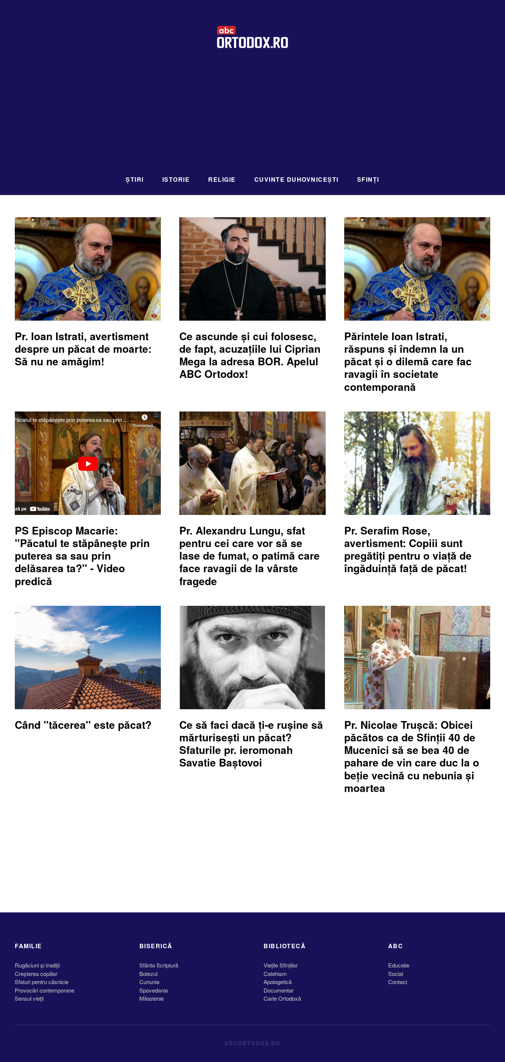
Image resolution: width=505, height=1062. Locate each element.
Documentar (279, 990)
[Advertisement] (252, 116)
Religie (222, 179)
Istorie (176, 179)
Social (395, 973)
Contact (397, 982)
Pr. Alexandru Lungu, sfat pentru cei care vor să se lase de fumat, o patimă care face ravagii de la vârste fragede (249, 555)
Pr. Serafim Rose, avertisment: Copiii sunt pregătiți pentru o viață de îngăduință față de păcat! (408, 549)
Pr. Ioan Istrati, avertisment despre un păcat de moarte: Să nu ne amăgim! (83, 348)
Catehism (275, 973)
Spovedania (153, 990)
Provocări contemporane (44, 990)
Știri (135, 179)
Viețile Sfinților (281, 965)
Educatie (398, 965)
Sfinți (368, 179)
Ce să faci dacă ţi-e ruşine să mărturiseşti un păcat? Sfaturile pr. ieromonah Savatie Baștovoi (251, 743)
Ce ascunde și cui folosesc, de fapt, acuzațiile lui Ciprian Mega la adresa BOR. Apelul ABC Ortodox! (250, 355)
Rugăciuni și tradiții (37, 965)
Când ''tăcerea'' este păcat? (83, 724)
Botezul (148, 973)
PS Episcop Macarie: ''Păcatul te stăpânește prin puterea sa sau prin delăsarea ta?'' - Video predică (82, 555)
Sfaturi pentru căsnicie (41, 982)
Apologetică (278, 982)
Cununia (149, 982)
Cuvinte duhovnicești (296, 179)
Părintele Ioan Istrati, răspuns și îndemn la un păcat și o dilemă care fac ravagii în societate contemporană (408, 361)
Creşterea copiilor (36, 973)
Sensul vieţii (29, 998)
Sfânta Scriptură (158, 965)
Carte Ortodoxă (282, 998)
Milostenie (151, 998)
